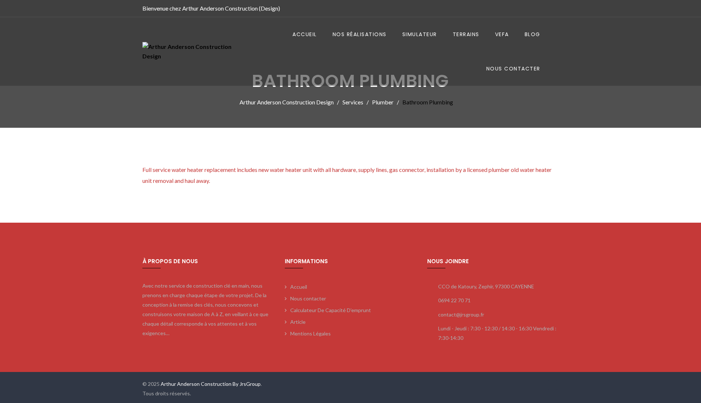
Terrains (466, 34)
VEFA (502, 34)
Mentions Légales (310, 333)
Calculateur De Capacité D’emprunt (330, 310)
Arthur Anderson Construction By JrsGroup (210, 384)
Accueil (304, 34)
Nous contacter (308, 298)
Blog (532, 34)
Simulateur (419, 34)
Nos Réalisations (360, 34)
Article (298, 322)
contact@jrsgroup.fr (461, 314)
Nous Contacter (513, 68)
